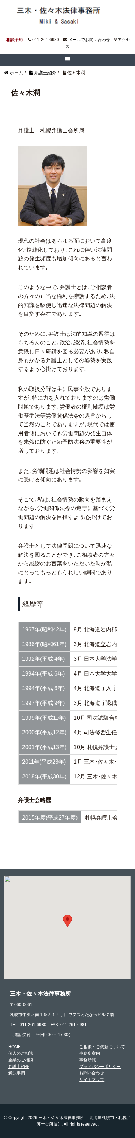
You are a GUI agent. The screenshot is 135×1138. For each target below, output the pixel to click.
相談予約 (14, 39)
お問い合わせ (91, 1073)
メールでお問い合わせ (89, 39)
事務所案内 (89, 1053)
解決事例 (16, 1073)
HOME (14, 1046)
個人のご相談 (20, 1053)
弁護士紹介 (18, 1066)
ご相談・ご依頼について (102, 1046)
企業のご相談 (20, 1060)
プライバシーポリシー (100, 1066)
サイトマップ (91, 1079)
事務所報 (87, 1060)
